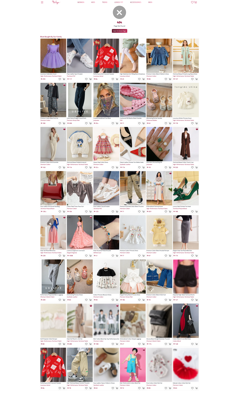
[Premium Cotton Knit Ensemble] (53, 144)
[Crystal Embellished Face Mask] (106, 100)
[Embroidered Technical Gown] (159, 188)
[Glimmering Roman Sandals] (159, 100)
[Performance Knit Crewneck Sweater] (106, 56)
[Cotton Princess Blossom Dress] (106, 276)
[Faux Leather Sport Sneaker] (80, 56)
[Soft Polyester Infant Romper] (53, 321)
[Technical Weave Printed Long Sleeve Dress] (186, 56)
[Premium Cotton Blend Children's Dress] (159, 56)
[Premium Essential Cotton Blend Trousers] (133, 188)
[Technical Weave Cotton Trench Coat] (186, 144)
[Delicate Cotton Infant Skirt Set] (186, 365)
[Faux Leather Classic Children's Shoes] (106, 365)
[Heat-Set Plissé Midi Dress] (53, 232)
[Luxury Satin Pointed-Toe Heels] (186, 188)
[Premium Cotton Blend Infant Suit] (159, 276)
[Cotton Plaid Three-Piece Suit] (80, 188)
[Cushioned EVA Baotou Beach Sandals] (133, 100)
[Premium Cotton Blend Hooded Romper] (159, 232)
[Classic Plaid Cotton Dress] (106, 144)
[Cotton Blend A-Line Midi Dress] (186, 321)
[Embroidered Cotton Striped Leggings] (133, 321)
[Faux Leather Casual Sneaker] (106, 188)
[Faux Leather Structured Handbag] (53, 188)
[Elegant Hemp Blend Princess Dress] (133, 276)
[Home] (56, 3)
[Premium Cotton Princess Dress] (133, 232)
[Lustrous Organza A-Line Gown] (80, 232)
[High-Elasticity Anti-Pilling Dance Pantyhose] (133, 56)
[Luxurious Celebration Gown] (53, 56)
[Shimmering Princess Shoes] (80, 276)
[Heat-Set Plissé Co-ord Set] (80, 321)
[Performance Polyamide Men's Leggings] (53, 276)
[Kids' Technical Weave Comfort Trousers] (80, 365)
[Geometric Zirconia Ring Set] (159, 144)
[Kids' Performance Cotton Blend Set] (133, 365)
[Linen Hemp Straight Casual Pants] (80, 100)
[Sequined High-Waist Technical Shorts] (186, 276)
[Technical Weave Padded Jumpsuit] (80, 144)
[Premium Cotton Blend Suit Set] (53, 100)
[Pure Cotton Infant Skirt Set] (159, 365)
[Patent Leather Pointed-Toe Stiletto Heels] (133, 144)
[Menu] (42, 2)
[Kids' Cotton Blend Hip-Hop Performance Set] (106, 321)
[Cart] (195, 2)
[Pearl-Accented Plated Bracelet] (106, 232)
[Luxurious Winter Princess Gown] (186, 100)
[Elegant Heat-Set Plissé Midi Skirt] (186, 232)
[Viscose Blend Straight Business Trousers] (159, 321)
